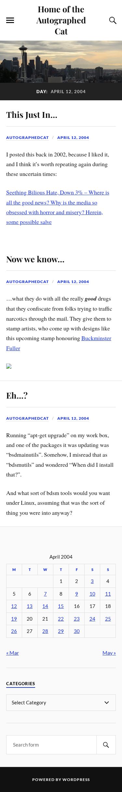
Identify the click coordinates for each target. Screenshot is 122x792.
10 (92, 594)
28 (45, 631)
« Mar (12, 653)
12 (14, 606)
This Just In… (31, 114)
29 (61, 631)
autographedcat (27, 137)
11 (108, 594)
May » (109, 653)
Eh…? (17, 395)
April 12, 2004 (73, 137)
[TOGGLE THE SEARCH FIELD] (112, 20)
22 (61, 619)
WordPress (76, 779)
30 (77, 631)
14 (45, 606)
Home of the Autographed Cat (61, 19)
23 (77, 619)
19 (14, 619)
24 (92, 619)
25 (108, 619)
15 (61, 606)
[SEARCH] (106, 744)
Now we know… (35, 258)
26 (14, 631)
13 (30, 606)
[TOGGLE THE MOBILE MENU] (10, 20)
